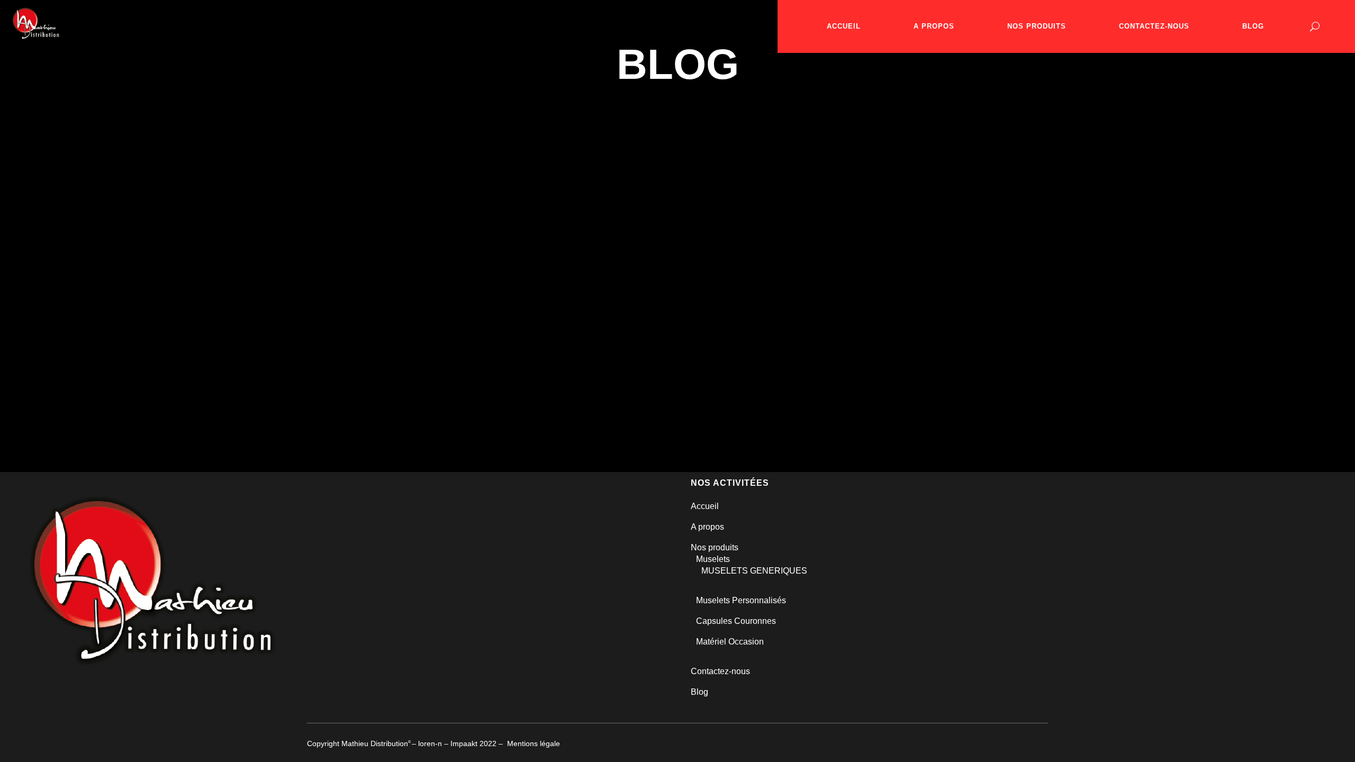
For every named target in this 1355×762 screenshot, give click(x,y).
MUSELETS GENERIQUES (754, 570)
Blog (699, 691)
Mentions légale (533, 743)
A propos (707, 526)
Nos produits (714, 547)
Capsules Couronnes (736, 620)
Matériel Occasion (730, 641)
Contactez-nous (720, 671)
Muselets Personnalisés (741, 600)
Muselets (713, 559)
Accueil (705, 506)
